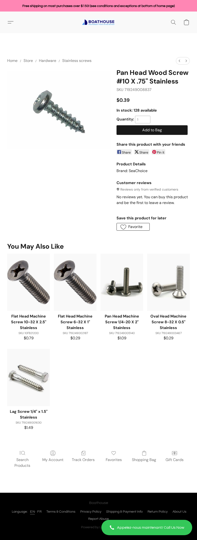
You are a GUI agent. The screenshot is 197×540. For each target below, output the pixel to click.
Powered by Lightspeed (98, 527)
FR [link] (39, 511)
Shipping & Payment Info (124, 511)
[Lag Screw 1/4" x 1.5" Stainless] (28, 377)
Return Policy (158, 511)
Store (28, 60)
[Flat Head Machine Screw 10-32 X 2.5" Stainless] (28, 282)
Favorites (114, 459)
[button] (146, 527)
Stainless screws (77, 60)
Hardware (47, 60)
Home (12, 60)
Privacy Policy (90, 511)
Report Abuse (98, 519)
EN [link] (32, 511)
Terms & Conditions (60, 511)
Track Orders (83, 459)
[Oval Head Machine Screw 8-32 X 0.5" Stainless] (168, 282)
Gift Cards (175, 459)
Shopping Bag (144, 459)
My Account (52, 459)
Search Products (22, 462)
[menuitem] (179, 60)
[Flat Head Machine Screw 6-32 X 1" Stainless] (75, 282)
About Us (179, 511)
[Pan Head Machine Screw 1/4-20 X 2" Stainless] (121, 282)
